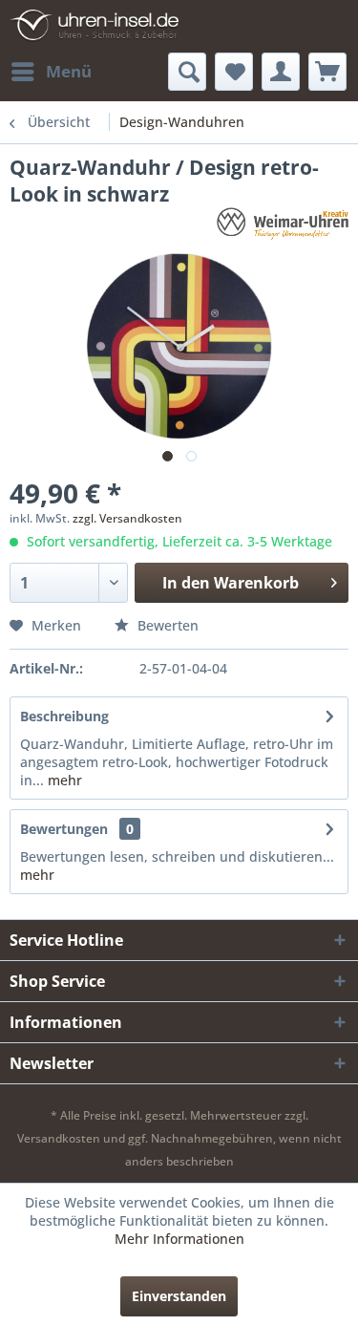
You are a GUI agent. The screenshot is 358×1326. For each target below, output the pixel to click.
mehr (63, 780)
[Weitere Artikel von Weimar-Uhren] (282, 224)
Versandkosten (58, 1138)
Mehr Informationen (179, 1239)
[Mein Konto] (281, 72)
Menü (69, 71)
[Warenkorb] (327, 72)
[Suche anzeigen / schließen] (187, 72)
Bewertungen (64, 829)
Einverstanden (179, 1296)
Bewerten (166, 625)
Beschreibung (64, 716)
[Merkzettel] (234, 72)
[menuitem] (50, 72)
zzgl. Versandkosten (127, 518)
